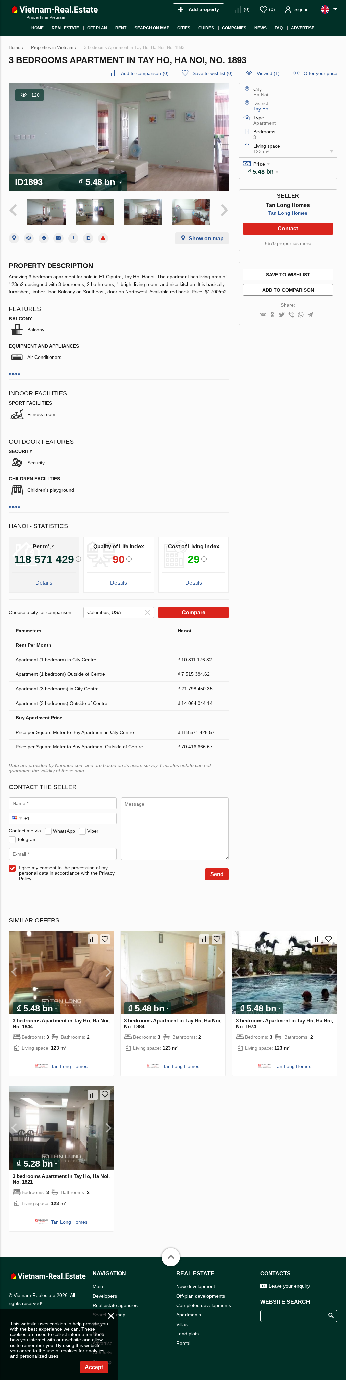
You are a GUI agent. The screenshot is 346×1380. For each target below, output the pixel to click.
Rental (183, 1343)
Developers (105, 1296)
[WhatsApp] (300, 315)
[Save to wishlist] (105, 939)
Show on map (206, 238)
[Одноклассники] (272, 315)
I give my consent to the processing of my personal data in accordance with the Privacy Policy (67, 873)
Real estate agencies (115, 1305)
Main (98, 1286)
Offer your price (320, 73)
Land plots (187, 1333)
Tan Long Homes (287, 213)
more (14, 373)
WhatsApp (64, 830)
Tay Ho (260, 109)
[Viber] (291, 315)
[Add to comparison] (93, 939)
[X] (281, 315)
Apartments (188, 1314)
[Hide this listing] (29, 238)
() (247, 9)
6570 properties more (288, 243)
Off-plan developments (200, 1296)
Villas (182, 1324)
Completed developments (203, 1305)
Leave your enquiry (289, 1286)
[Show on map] (14, 238)
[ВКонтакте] (263, 315)
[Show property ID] (88, 238)
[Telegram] (310, 315)
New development (195, 1286)
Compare (193, 612)
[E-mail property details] (58, 238)
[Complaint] (103, 238)
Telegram (27, 839)
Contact (288, 228)
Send (217, 874)
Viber (92, 830)
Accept (94, 1367)
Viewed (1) (268, 73)
